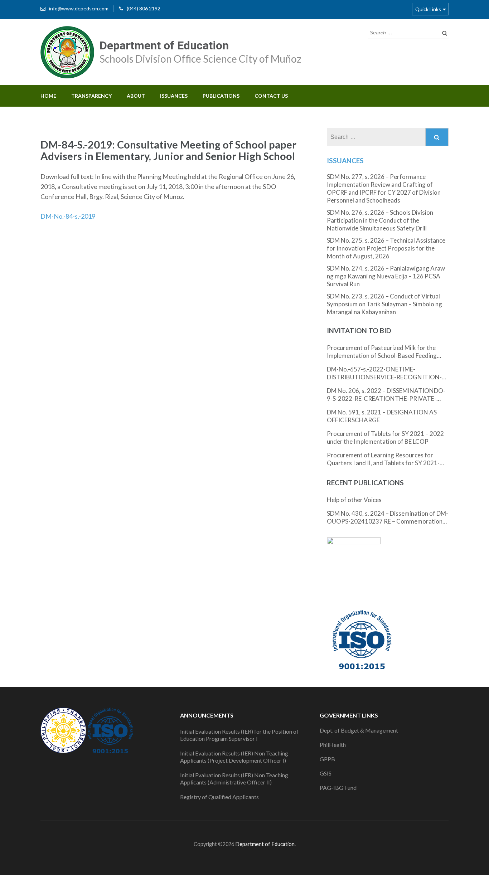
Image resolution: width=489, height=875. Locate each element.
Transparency (91, 96)
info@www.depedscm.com (78, 8)
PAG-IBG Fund (338, 787)
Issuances (174, 96)
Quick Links (428, 9)
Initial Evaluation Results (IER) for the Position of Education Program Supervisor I (239, 735)
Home (48, 96)
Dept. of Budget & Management (359, 730)
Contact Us (271, 96)
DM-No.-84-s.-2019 (67, 216)
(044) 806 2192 (143, 8)
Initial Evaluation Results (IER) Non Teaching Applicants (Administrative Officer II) (234, 779)
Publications (221, 96)
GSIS (325, 773)
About (136, 96)
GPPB (327, 758)
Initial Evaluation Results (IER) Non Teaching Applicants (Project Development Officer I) (234, 757)
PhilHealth (333, 744)
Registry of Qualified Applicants (219, 796)
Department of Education (164, 45)
